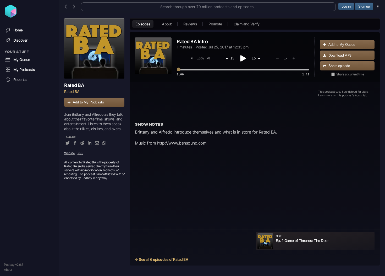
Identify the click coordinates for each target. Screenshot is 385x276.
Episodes (142, 24)
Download (339, 55)
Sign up (364, 6)
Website (69, 153)
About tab (361, 95)
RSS (81, 153)
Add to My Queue (341, 45)
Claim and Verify (247, 24)
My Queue (21, 59)
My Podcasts (24, 69)
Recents (20, 79)
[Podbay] (10, 16)
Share (339, 66)
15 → (256, 58)
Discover (20, 40)
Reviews (190, 24)
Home (18, 30)
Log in (346, 6)
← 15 (230, 58)
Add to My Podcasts (88, 102)
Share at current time (350, 74)
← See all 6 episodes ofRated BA (161, 259)
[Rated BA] (94, 48)
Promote (215, 24)
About (8, 270)
